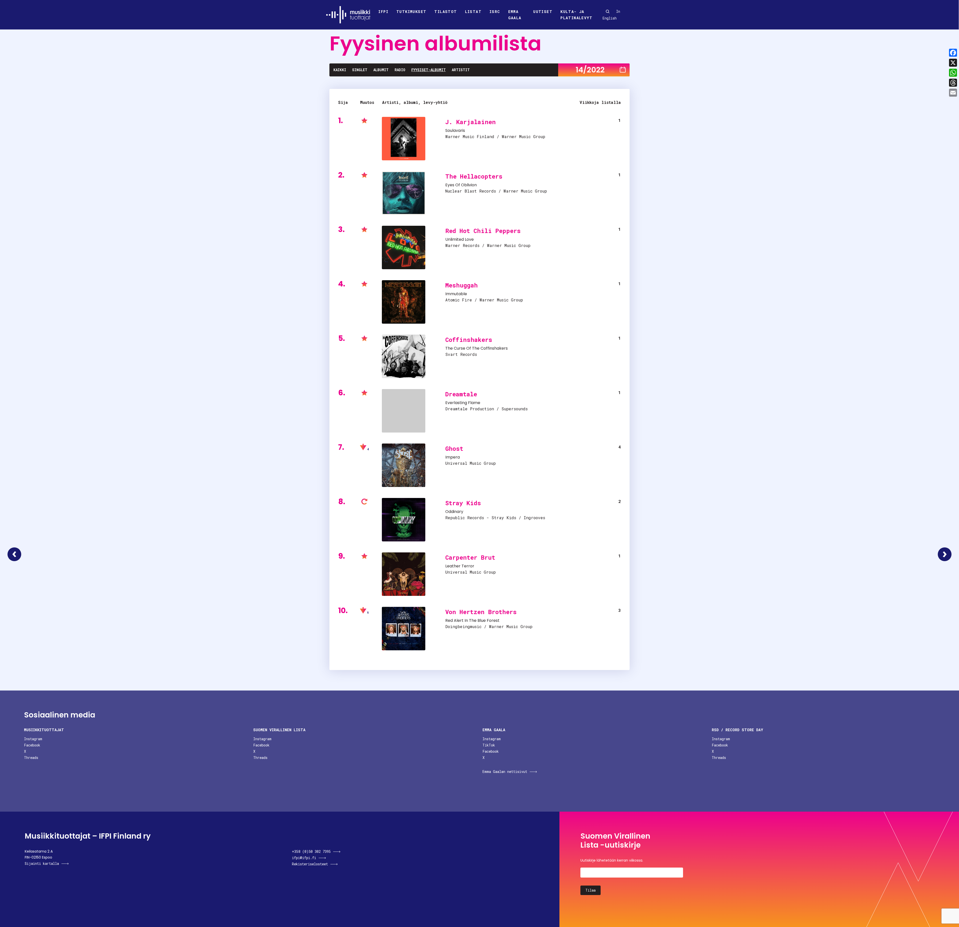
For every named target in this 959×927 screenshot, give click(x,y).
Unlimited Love (459, 239)
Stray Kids (463, 503)
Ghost (454, 449)
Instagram (33, 738)
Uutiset (542, 11)
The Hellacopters (473, 176)
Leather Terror (459, 566)
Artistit (461, 69)
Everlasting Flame (462, 403)
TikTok (488, 745)
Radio (400, 69)
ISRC (494, 11)
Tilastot (445, 11)
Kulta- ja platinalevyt (576, 14)
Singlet (359, 69)
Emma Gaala (514, 14)
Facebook (32, 745)
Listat (473, 11)
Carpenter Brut (470, 557)
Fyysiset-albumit (428, 69)
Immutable (456, 294)
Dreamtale (461, 394)
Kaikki (339, 69)
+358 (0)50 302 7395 (311, 851)
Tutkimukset (411, 11)
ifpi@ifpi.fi (304, 857)
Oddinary (454, 511)
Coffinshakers (468, 340)
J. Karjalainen (470, 122)
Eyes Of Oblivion (461, 185)
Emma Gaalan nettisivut (504, 771)
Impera (452, 457)
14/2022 (590, 69)
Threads (31, 757)
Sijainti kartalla (42, 863)
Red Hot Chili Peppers (483, 231)
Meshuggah (461, 285)
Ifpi (383, 11)
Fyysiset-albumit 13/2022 (14, 554)
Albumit (381, 69)
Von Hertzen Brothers (481, 612)
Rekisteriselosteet (310, 864)
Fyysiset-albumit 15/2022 (945, 554)
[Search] (608, 11)
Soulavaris (455, 130)
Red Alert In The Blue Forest (472, 620)
